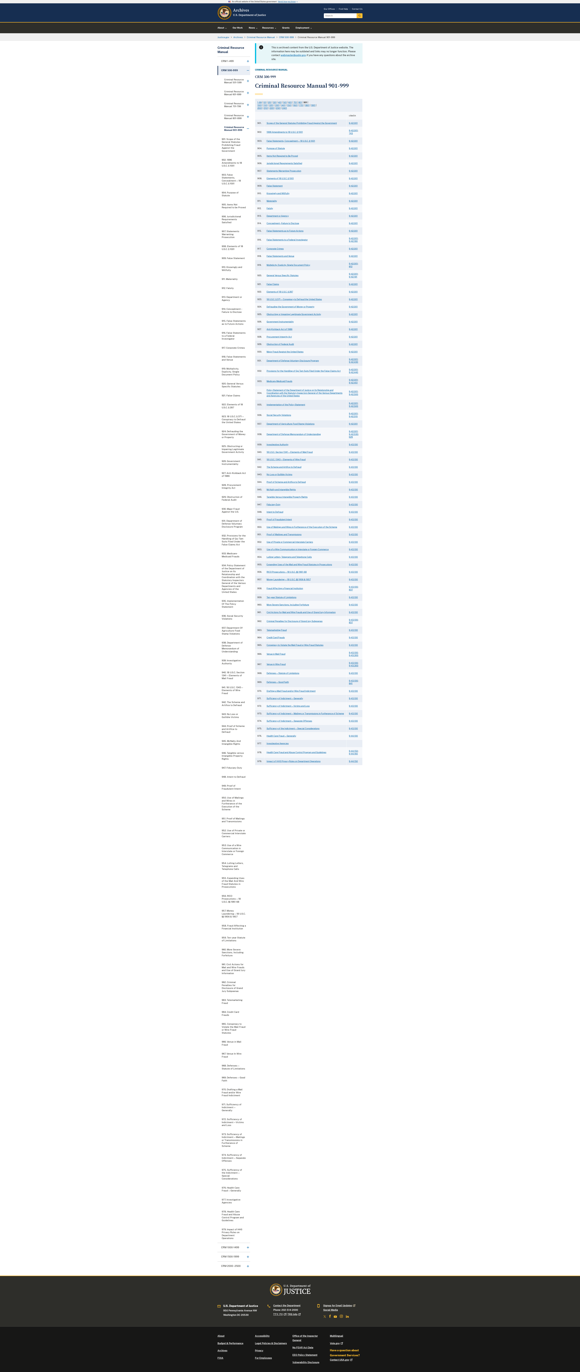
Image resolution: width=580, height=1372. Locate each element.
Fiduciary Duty (273, 504)
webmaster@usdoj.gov (293, 55)
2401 (284, 108)
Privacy (259, 1350)
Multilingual (336, 1336)
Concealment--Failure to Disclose (283, 223)
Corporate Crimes (275, 249)
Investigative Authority (277, 444)
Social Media (330, 1310)
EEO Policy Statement (304, 1355)
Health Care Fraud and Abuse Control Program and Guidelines (296, 752)
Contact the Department (286, 1305)
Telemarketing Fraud (277, 630)
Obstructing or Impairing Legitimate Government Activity (294, 314)
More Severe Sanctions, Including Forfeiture (288, 605)
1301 (277, 105)
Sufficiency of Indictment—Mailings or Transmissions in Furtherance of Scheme (305, 713)
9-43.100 (353, 444)
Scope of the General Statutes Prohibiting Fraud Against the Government (302, 123)
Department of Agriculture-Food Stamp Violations (290, 424)
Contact (339, 1359)
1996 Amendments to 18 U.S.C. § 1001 (285, 132)
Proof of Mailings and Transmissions (284, 534)
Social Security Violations (279, 415)
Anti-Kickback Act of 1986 (279, 329)
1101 (265, 105)
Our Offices (329, 9)
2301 (278, 108)
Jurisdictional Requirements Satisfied (284, 163)
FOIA (220, 1358)
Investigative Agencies (278, 743)
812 (350, 266)
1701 (301, 105)
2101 (266, 108)
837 (351, 590)
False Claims (273, 284)
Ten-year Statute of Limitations (281, 597)
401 (280, 102)
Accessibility (262, 1336)
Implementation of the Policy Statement (286, 404)
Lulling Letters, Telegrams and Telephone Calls (289, 557)
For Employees (263, 1358)
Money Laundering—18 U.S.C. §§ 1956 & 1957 (289, 579)
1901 (313, 105)
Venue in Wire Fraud (276, 664)
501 (285, 102)
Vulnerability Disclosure (305, 1362)
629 (351, 437)
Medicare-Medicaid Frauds (279, 381)
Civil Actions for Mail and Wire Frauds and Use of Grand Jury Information (301, 612)
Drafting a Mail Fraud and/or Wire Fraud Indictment (291, 691)
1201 (271, 105)
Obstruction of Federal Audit (280, 344)
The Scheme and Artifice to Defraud (284, 467)
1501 (289, 105)
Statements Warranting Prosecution (284, 171)
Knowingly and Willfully (278, 193)
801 (300, 102)
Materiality (272, 201)
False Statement (275, 186)
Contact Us (357, 9)
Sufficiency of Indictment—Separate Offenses (289, 721)
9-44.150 (353, 751)
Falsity (270, 208)
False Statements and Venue (280, 256)
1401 (283, 105)
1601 (295, 105)
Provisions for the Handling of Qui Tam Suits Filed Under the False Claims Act (304, 371)
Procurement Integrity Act (279, 337)
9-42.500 (353, 394)
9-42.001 (353, 123)
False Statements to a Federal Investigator (287, 240)
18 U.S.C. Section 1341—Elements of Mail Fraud (290, 452)
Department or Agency (278, 216)
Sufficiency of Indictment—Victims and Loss (288, 706)
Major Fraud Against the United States (285, 352)
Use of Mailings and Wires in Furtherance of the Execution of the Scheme (302, 527)
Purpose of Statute (276, 148)
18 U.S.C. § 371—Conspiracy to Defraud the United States (294, 299)
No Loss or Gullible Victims (279, 474)
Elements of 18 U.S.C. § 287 (280, 292)
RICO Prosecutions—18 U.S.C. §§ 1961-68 (287, 572)
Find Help (343, 9)
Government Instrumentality (280, 322)
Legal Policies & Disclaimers (271, 1343)
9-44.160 (353, 754)
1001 (259, 105)
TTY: (278, 1314)
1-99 (259, 102)
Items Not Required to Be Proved (282, 156)
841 (351, 683)
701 (295, 102)
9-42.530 (353, 434)
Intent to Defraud (275, 512)
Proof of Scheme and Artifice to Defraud (286, 482)
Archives (222, 1350)
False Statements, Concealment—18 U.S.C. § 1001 (291, 141)
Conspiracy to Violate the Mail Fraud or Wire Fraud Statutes (295, 645)
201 (269, 102)
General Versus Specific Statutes (282, 275)
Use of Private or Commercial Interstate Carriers (290, 542)
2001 (259, 108)
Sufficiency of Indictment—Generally (285, 698)
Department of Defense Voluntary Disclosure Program (293, 361)
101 (264, 102)
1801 (307, 105)
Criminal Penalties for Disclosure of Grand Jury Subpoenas (294, 621)
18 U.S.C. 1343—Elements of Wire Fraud (286, 459)
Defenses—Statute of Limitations (283, 673)
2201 (272, 108)
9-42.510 (353, 416)
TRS (292, 1314)
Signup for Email (337, 1305)
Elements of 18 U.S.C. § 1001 (280, 178)
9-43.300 (353, 655)
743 (351, 133)
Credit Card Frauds (276, 637)
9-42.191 (353, 277)
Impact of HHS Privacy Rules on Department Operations (294, 761)
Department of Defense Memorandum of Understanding (294, 434)
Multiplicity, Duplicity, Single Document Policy (288, 265)
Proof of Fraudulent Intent (279, 519)
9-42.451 (353, 383)
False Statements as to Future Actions (285, 231)
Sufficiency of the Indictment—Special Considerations (293, 728)
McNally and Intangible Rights (281, 489)
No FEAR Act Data (302, 1347)
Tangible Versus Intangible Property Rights (287, 497)
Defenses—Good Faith (278, 682)
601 (290, 102)
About (221, 1336)
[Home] (242, 18)
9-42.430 (353, 362)
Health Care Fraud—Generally (281, 736)
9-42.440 (353, 372)
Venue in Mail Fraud (276, 654)
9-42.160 (353, 241)
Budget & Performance (230, 1343)
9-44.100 (353, 736)
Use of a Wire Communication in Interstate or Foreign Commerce (298, 549)
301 (275, 102)
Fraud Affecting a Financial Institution (285, 588)
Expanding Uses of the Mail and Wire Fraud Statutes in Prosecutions (299, 564)
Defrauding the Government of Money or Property (290, 307)
